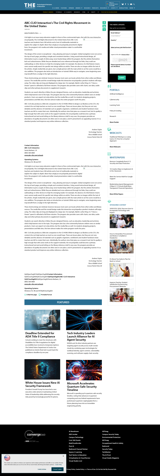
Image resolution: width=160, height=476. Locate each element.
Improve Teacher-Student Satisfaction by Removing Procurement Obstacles (118, 284)
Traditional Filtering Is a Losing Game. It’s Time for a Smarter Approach (120, 139)
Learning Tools (115, 105)
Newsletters (123, 8)
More (131, 8)
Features (64, 8)
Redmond (105, 446)
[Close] (63, 456)
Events (113, 8)
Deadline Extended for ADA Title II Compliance (40, 334)
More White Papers (116, 194)
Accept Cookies (57, 469)
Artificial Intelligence (117, 94)
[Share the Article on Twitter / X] (104, 29)
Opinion (71, 8)
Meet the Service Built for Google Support (121, 177)
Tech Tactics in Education (77, 455)
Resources (103, 8)
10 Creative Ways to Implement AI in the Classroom (121, 170)
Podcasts (95, 8)
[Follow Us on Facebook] (125, 4)
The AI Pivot (106, 455)
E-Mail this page (32, 295)
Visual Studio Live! (75, 461)
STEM (83, 12)
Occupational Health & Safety (112, 443)
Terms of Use (91, 469)
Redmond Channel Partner (78, 449)
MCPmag (105, 440)
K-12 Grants (68, 12)
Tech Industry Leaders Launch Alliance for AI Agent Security (81, 336)
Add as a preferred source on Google (113, 4)
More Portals (114, 122)
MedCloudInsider (75, 443)
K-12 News (55, 8)
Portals (114, 89)
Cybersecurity (114, 99)
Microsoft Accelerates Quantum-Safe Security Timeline (82, 386)
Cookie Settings (42, 469)
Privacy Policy (125, 54)
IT (98, 12)
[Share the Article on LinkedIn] (104, 26)
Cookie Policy (80, 469)
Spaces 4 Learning (75, 452)
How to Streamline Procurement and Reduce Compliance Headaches (121, 236)
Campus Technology (76, 437)
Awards (78, 8)
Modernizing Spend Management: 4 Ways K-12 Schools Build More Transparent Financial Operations (121, 186)
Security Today (107, 449)
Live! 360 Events (75, 440)
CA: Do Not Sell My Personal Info (106, 469)
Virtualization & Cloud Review (79, 458)
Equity (93, 12)
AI (88, 12)
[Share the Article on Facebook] (104, 22)
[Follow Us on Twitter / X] (128, 4)
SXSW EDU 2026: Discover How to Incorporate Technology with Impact (121, 211)
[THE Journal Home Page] (38, 5)
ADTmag (105, 431)
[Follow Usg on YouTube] (131, 4)
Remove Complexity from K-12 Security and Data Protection (120, 162)
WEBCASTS (116, 132)
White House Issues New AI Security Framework (42, 384)
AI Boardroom (74, 431)
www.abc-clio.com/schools (33, 155)
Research (87, 8)
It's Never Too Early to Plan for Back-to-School (120, 260)
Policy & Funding (115, 111)
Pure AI (71, 446)
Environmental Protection (111, 437)
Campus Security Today (110, 434)
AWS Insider (73, 434)
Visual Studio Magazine (110, 458)
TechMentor (106, 452)
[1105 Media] (35, 451)
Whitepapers (117, 157)
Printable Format (46, 295)
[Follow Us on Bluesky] (123, 4)
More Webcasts (115, 147)
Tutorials (59, 12)
